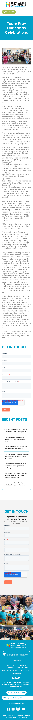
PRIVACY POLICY (16, 673)
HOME (8, 665)
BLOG (15, 671)
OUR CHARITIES (22, 668)
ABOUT (14, 665)
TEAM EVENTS (23, 665)
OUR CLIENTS (6, 671)
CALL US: (17, 693)
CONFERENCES (10, 668)
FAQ (20, 671)
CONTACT (27, 671)
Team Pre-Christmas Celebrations (16, 28)
